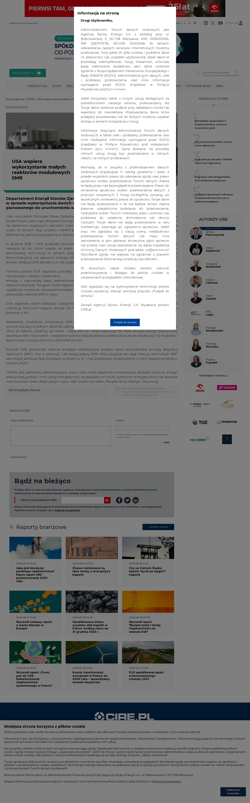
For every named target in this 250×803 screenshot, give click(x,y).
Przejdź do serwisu (125, 322)
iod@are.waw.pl (157, 250)
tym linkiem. (117, 89)
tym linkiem (106, 149)
